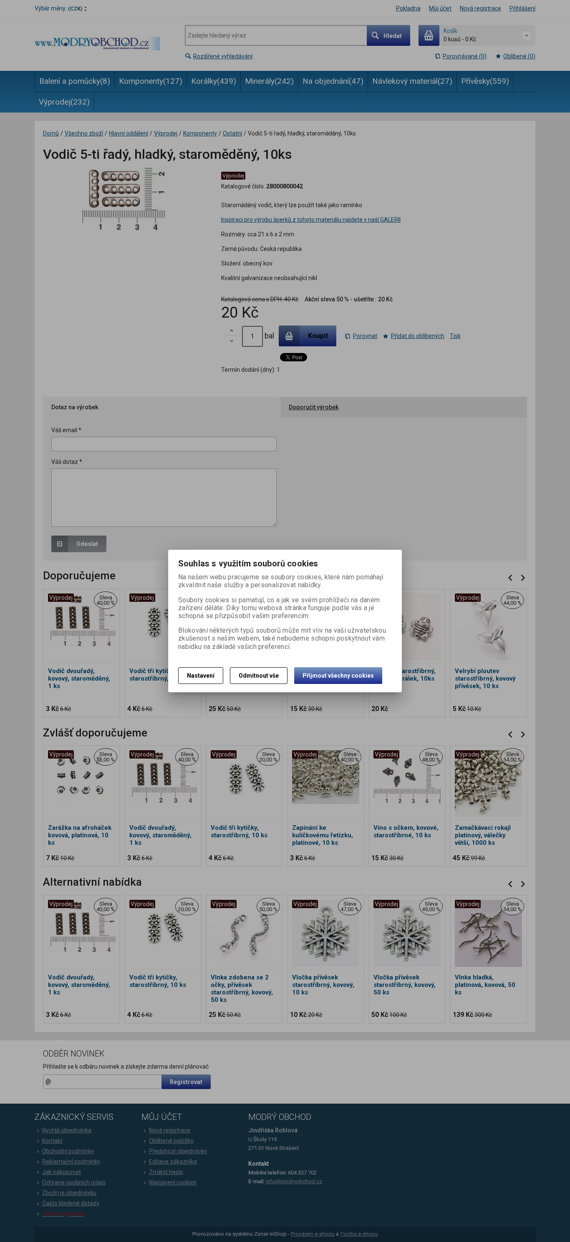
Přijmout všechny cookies (338, 675)
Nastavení (200, 675)
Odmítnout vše (259, 675)
